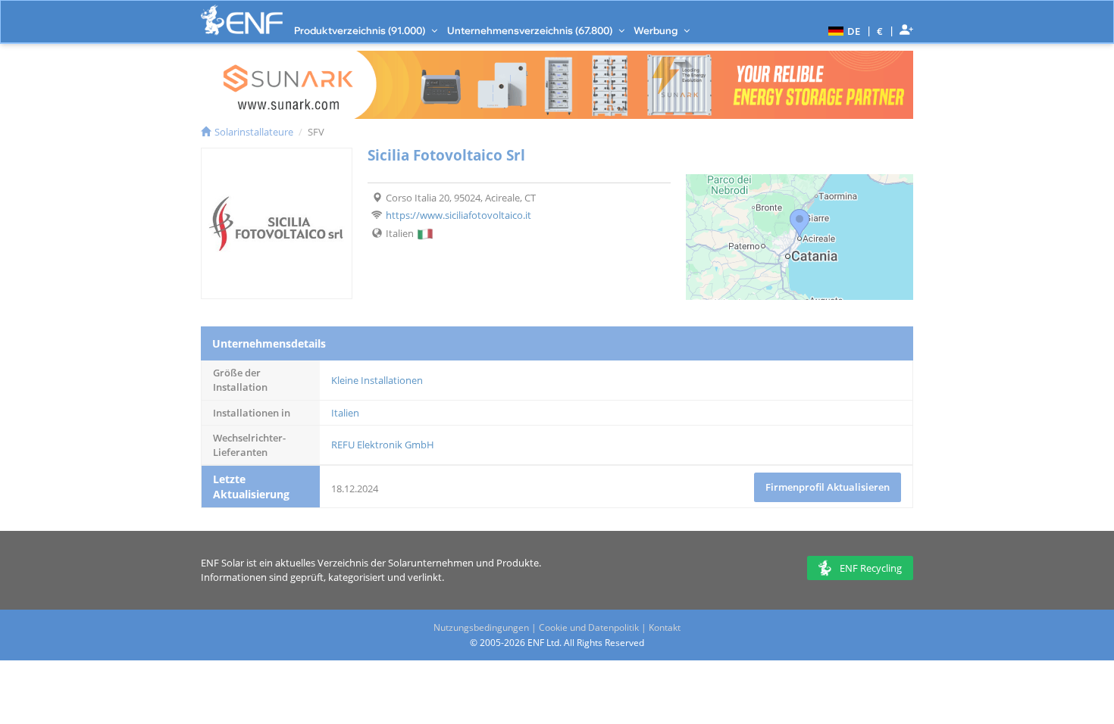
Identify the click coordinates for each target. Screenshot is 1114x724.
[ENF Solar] (242, 20)
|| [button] (880, 30)
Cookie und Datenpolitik (589, 627)
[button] (842, 30)
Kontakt (665, 627)
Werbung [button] (657, 30)
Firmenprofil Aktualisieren (827, 487)
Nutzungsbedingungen (481, 627)
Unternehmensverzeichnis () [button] (531, 30)
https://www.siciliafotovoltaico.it (458, 215)
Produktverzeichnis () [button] (360, 30)
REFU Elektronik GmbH (382, 444)
